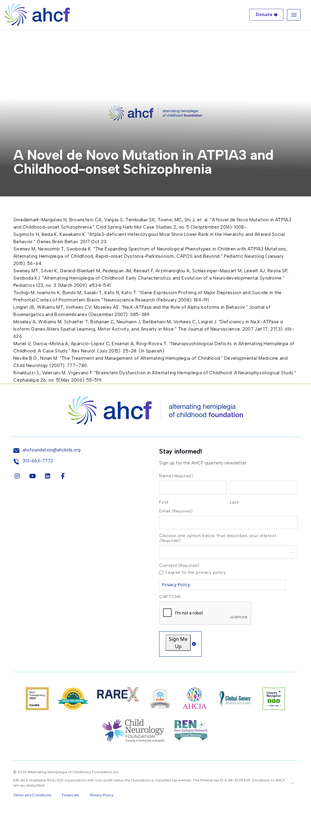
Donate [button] (264, 14)
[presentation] (205, 613)
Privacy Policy (176, 584)
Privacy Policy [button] (101, 795)
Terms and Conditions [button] (32, 795)
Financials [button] (70, 795)
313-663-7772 (37, 461)
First (164, 502)
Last (234, 502)
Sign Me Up (178, 643)
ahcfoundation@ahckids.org (51, 450)
